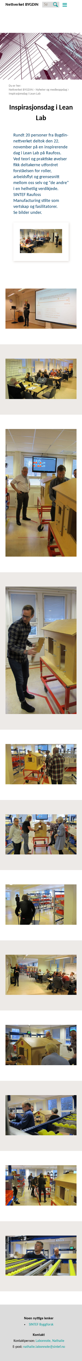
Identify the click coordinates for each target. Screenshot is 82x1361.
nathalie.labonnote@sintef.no (44, 1347)
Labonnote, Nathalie (50, 1341)
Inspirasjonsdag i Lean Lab (24, 93)
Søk (55, 4)
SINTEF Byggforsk (41, 1324)
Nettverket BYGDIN (21, 89)
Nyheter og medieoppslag (51, 89)
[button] (64, 4)
